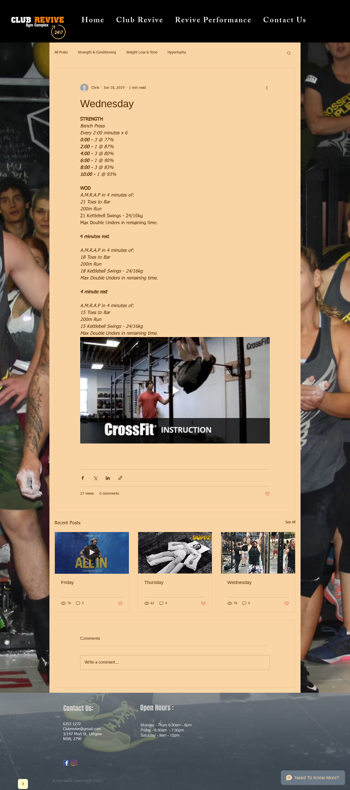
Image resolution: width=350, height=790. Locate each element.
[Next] (23, 784)
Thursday (153, 582)
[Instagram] (74, 763)
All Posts (61, 52)
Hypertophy (177, 52)
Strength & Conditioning (97, 52)
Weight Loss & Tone (141, 52)
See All (290, 522)
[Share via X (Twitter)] (95, 477)
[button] (288, 53)
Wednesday (239, 582)
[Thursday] (175, 552)
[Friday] (92, 552)
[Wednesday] (258, 552)
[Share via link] (120, 477)
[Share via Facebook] (82, 477)
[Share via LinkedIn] (107, 477)
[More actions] (267, 88)
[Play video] (175, 390)
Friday (67, 582)
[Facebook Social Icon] (66, 763)
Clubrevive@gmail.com (82, 729)
